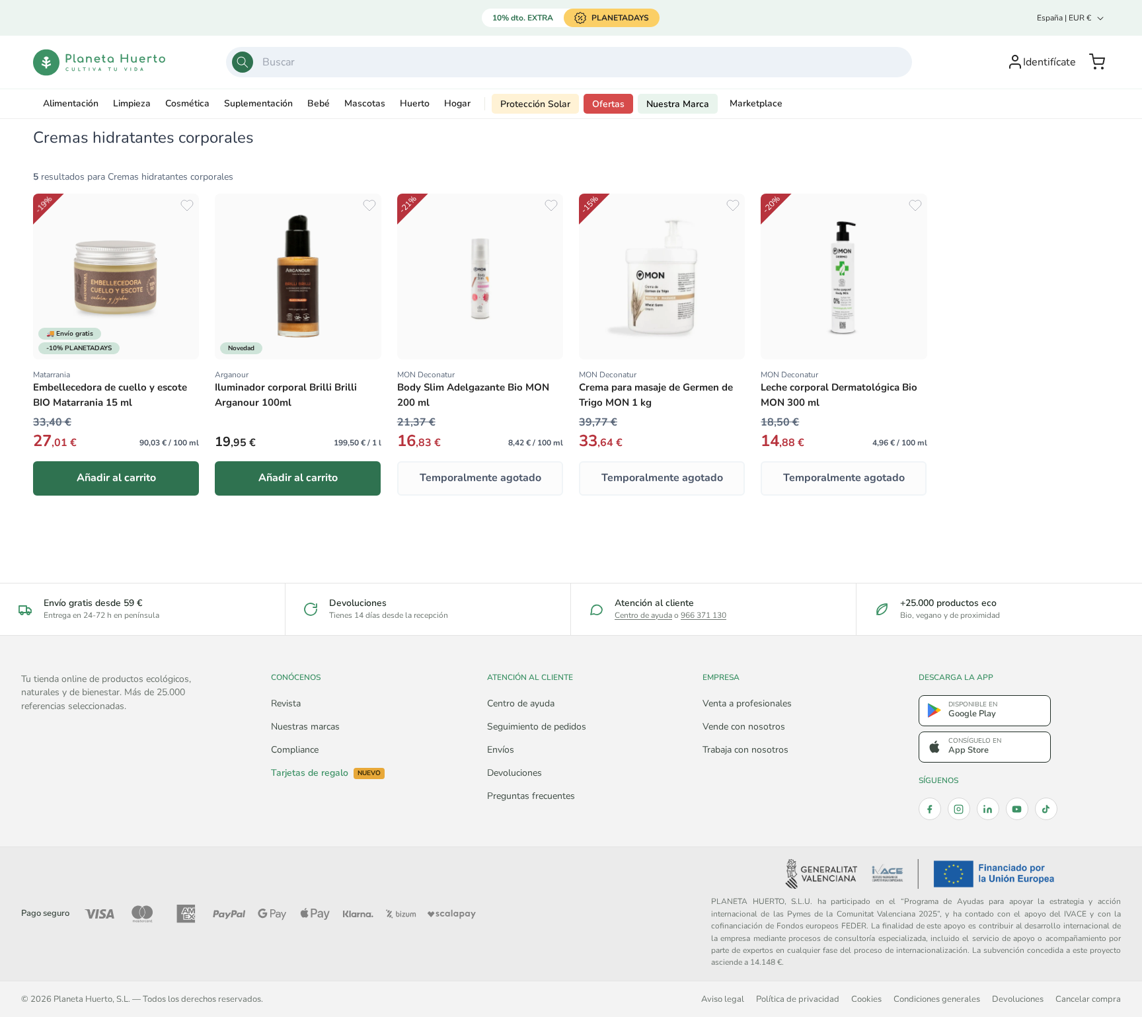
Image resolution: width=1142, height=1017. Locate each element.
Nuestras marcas (305, 726)
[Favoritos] (187, 205)
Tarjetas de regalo (326, 773)
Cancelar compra (1088, 998)
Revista (286, 703)
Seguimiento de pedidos (536, 726)
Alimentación (70, 103)
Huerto (415, 103)
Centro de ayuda (643, 615)
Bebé (318, 103)
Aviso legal (722, 998)
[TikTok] (1046, 809)
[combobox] (569, 62)
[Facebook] (930, 809)
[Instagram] (959, 809)
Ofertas (608, 104)
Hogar (457, 103)
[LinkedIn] (988, 809)
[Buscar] (242, 62)
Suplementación (258, 103)
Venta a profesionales (747, 703)
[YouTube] (1017, 809)
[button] (1097, 62)
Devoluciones (514, 773)
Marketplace (756, 103)
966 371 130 (703, 615)
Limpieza (132, 103)
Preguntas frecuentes (531, 796)
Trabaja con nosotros (745, 749)
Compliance (295, 749)
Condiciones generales (937, 998)
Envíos (500, 749)
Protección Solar (535, 104)
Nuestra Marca (677, 104)
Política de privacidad (797, 998)
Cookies (866, 998)
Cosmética (187, 103)
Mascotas (364, 103)
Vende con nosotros (744, 726)
